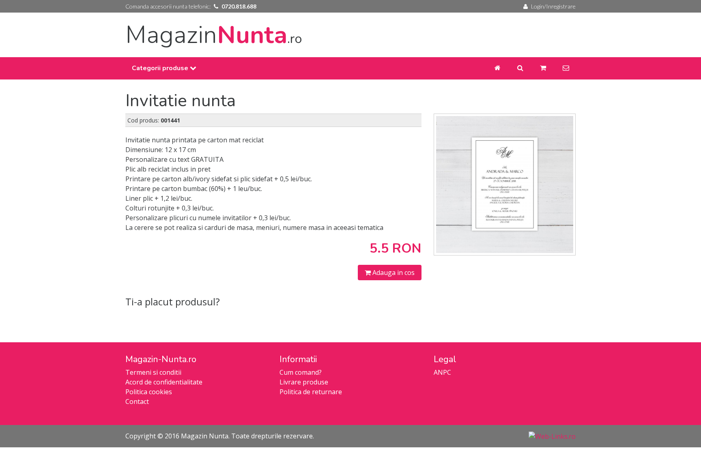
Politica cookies (148, 391)
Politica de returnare (311, 391)
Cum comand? (301, 372)
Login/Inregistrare (553, 6)
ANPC (442, 372)
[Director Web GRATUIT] (552, 436)
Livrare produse (304, 382)
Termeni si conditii (153, 372)
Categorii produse (161, 68)
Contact (137, 401)
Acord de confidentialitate (163, 382)
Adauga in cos (393, 272)
